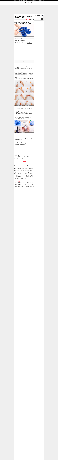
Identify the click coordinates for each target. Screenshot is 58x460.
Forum (43, 0)
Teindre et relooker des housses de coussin (19, 164)
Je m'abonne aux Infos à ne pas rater (20, 38)
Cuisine (19, 0)
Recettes (21, 0)
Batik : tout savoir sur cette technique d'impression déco (19, 182)
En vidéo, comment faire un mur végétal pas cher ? (28, 173)
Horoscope (39, 0)
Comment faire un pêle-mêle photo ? (19, 165)
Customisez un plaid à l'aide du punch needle (19, 179)
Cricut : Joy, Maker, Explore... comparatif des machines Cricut (29, 166)
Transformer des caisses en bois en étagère (19, 176)
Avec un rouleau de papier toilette (29, 43)
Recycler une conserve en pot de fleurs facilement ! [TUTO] (19, 175)
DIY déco (15, 163)
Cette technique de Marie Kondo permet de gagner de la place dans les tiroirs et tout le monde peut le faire (19, 187)
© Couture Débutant (28, 105)
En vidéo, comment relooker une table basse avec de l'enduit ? (19, 171)
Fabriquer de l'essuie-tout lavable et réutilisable (29, 171)
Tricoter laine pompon (17, 158)
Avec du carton (28, 42)
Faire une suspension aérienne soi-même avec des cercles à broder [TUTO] (29, 175)
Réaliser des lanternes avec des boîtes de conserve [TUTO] (29, 169)
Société (34, 0)
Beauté (17, 0)
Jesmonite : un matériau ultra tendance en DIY (19, 173)
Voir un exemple (41, 17)
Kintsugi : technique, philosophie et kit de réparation (29, 182)
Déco (23, 0)
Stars (35, 0)
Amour (26, 0)
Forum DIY (22, 158)
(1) (32, 19)
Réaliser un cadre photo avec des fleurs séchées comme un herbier (19, 178)
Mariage (28, 0)
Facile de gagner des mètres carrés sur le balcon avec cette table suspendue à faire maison (19, 169)
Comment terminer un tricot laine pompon (28, 157)
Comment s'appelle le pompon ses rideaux (29, 160)
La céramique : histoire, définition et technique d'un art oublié (19, 184)
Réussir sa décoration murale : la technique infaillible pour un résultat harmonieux (29, 184)
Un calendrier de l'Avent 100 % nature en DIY (29, 176)
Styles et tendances (17, 181)
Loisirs (37, 0)
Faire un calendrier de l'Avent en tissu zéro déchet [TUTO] (29, 172)
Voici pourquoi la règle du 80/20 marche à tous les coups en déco (29, 186)
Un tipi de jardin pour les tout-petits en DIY (19, 172)
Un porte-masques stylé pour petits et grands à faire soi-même (29, 179)
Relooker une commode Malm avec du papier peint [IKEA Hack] (19, 167)
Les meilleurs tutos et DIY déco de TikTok (28, 178)
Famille (30, 0)
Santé (32, 0)
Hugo (41, 0)
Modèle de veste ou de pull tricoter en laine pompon (29, 159)
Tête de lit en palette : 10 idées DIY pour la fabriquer (29, 164)
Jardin (24, 0)
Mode (15, 0)
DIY (18, 40)
